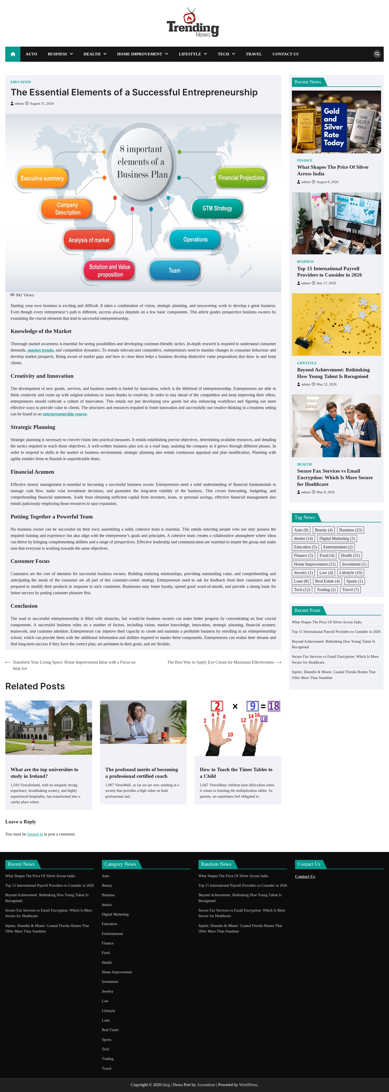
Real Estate (327, 581)
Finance (305, 160)
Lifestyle (190, 54)
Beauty (324, 529)
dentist (303, 538)
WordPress (248, 1084)
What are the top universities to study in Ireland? (44, 773)
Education (21, 82)
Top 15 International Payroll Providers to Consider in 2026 (329, 271)
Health (92, 54)
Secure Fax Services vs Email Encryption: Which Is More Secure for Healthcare (335, 477)
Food (327, 555)
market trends (40, 350)
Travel (254, 54)
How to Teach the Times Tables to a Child (236, 773)
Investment (354, 564)
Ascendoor (206, 1084)
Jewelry (303, 572)
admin (19, 103)
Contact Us (285, 54)
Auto (31, 54)
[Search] (377, 54)
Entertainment (337, 547)
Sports (354, 581)
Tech (223, 54)
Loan (301, 581)
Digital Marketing (337, 538)
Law (326, 572)
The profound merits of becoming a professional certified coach (141, 773)
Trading (326, 589)
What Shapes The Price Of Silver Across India (333, 170)
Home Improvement (139, 54)
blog (166, 1084)
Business (57, 54)
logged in (35, 834)
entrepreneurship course (65, 414)
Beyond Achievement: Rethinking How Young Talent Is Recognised (333, 373)
